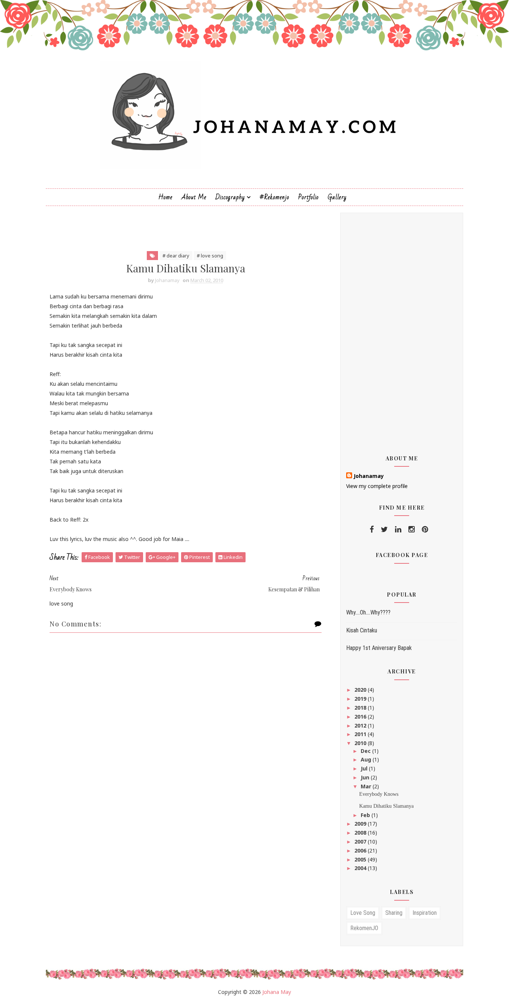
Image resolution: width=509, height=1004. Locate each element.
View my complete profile (377, 486)
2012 (361, 725)
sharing (393, 912)
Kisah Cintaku (361, 630)
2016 (361, 716)
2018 (361, 707)
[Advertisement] (181, 229)
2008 (361, 832)
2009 (361, 823)
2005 (361, 859)
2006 (361, 850)
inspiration (424, 912)
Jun (366, 777)
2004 (361, 868)
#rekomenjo (274, 197)
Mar (367, 786)
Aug (367, 759)
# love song (210, 255)
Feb (366, 815)
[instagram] (411, 529)
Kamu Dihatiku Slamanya (386, 806)
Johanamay (369, 475)
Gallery (337, 197)
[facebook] (372, 529)
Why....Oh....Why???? (368, 612)
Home (165, 197)
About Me (193, 197)
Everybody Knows (378, 794)
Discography (230, 197)
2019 (361, 698)
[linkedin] (398, 529)
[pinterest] (425, 529)
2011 (361, 734)
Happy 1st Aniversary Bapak (379, 647)
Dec (366, 750)
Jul (365, 768)
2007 (361, 841)
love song (362, 912)
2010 (361, 743)
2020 (361, 689)
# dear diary (175, 255)
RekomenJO (364, 928)
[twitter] (384, 529)
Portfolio (308, 197)
